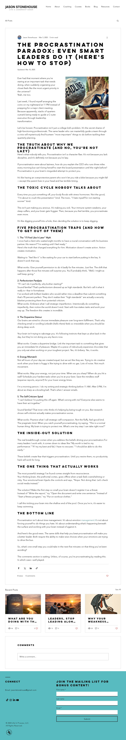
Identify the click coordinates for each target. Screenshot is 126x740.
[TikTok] (7, 700)
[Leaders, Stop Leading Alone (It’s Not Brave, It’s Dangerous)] (63, 604)
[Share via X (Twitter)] (25, 568)
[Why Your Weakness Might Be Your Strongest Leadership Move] (103, 604)
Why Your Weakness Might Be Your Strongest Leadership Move (101, 620)
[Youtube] (17, 700)
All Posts (8, 21)
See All (118, 589)
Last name (60, 699)
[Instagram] (10, 700)
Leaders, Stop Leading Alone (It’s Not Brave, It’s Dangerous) (61, 620)
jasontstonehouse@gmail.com (23, 690)
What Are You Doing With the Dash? (22, 620)
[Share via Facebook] (18, 568)
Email (59, 708)
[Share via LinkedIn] (31, 568)
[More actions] (107, 37)
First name (61, 690)
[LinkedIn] (14, 700)
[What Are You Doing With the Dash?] (23, 604)
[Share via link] (37, 568)
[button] (118, 21)
